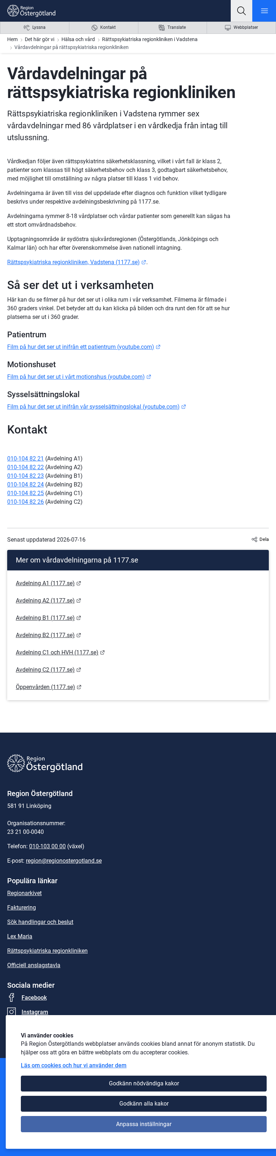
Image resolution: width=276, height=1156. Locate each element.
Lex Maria (19, 936)
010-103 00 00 (47, 846)
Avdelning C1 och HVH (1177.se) (60, 652)
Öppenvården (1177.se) (49, 687)
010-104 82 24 (25, 484)
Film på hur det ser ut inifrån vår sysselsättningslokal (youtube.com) (96, 406)
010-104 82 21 (25, 458)
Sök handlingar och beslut (40, 922)
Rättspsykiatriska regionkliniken (47, 950)
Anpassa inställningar (143, 1124)
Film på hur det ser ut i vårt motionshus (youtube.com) (79, 376)
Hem (12, 39)
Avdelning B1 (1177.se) (48, 617)
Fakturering (21, 907)
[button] (241, 11)
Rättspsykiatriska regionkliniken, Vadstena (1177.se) (76, 262)
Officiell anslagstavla (33, 965)
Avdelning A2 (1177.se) (48, 600)
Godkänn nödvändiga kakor (144, 1083)
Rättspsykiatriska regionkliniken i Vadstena (150, 39)
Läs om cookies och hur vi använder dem (73, 1065)
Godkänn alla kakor (144, 1103)
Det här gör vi (39, 39)
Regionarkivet (24, 893)
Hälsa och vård (78, 39)
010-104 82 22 (25, 467)
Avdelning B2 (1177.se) (48, 635)
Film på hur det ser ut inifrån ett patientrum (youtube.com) (84, 346)
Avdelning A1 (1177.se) (48, 583)
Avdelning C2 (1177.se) (48, 669)
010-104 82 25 (25, 493)
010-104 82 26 (25, 501)
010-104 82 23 (25, 475)
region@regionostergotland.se (64, 860)
